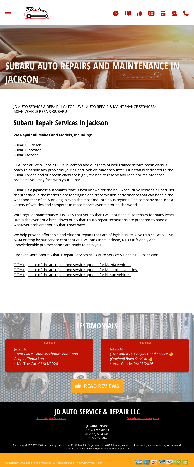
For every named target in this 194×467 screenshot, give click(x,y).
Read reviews (101, 386)
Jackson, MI (20, 349)
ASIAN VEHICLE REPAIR (32, 111)
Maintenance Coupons (143, 418)
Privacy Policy (94, 462)
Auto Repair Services (51, 418)
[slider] (49, 343)
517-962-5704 (97, 438)
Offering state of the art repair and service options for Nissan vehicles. (72, 274)
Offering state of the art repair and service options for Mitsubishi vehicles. (76, 269)
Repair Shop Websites (38, 462)
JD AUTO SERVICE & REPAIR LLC (39, 106)
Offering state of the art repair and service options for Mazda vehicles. (72, 264)
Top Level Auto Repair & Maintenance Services (110, 106)
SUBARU (60, 111)
